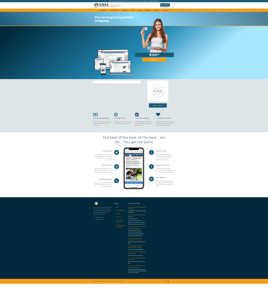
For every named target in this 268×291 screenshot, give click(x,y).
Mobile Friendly (161, 151)
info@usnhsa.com (100, 219)
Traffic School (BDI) (120, 210)
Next (154, 59)
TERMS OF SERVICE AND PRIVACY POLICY (114, 281)
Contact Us (118, 217)
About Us (118, 213)
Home (117, 207)
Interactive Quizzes (162, 165)
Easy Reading (160, 177)
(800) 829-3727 (100, 217)
